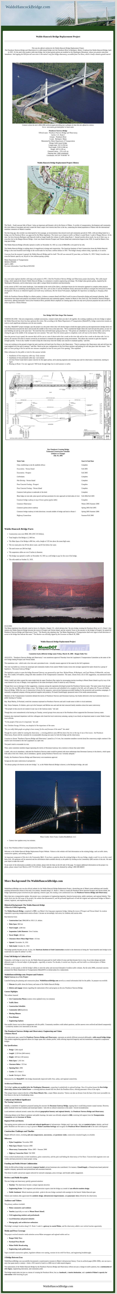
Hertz (6, 289)
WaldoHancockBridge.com (28, 7)
